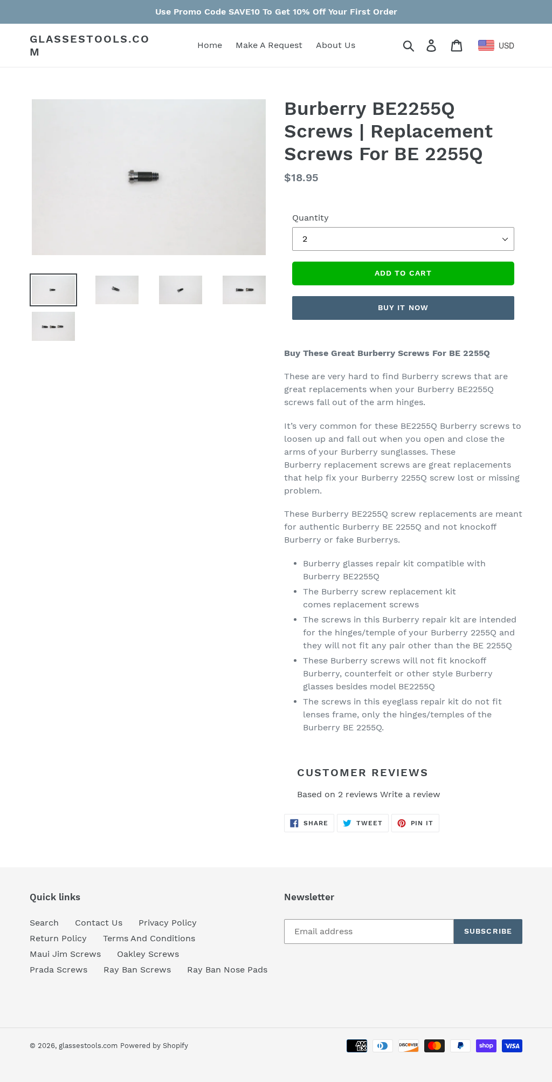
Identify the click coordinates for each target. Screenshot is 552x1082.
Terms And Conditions (149, 938)
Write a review (410, 794)
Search (44, 922)
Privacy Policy (168, 922)
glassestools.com (90, 45)
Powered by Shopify (154, 1046)
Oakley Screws (148, 954)
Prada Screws (58, 969)
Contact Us (98, 922)
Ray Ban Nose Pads (227, 969)
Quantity (310, 218)
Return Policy (58, 938)
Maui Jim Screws (65, 954)
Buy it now (403, 307)
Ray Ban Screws (137, 969)
